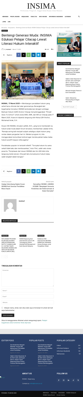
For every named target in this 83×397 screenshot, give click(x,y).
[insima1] (3, 49)
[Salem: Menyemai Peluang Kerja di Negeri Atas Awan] (60, 99)
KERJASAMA (25, 16)
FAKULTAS (34, 16)
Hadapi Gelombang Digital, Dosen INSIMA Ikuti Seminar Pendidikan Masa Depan (13, 186)
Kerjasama (11, 28)
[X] (23, 55)
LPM (9, 21)
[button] (78, 17)
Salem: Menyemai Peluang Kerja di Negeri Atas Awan (72, 99)
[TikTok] (73, 380)
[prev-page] (3, 256)
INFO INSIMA (43, 16)
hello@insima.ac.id (36, 383)
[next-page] (6, 256)
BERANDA (5, 16)
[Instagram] (63, 380)
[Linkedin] (33, 55)
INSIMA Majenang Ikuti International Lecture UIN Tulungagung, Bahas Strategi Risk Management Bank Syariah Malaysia (27, 242)
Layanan (68, 16)
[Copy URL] (43, 55)
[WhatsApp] (28, 55)
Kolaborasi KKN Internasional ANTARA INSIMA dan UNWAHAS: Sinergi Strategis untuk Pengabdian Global (44, 242)
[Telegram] (38, 55)
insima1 (8, 49)
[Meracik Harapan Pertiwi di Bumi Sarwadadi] (60, 92)
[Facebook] (18, 55)
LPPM (4, 21)
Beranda (4, 28)
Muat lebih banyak (68, 107)
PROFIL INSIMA (15, 16)
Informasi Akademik (56, 16)
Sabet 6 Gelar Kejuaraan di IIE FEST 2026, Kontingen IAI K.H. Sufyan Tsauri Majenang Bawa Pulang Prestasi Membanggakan (73, 82)
